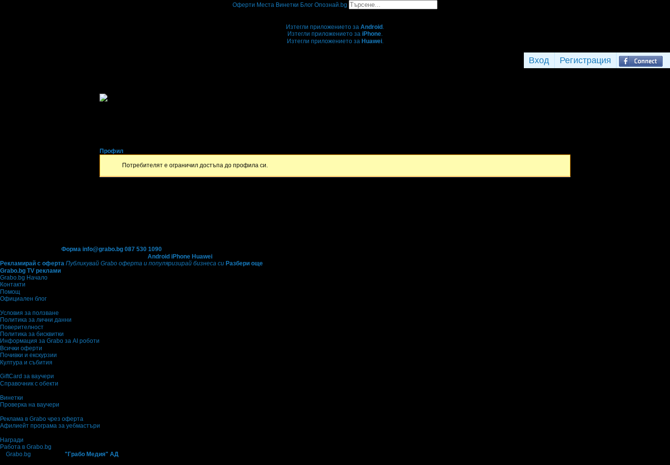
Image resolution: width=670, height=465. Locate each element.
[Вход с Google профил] (667, 60)
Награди (12, 440)
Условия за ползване (29, 313)
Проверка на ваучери (29, 404)
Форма (71, 249)
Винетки (11, 397)
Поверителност (22, 327)
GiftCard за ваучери (27, 376)
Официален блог (23, 298)
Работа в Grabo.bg (26, 446)
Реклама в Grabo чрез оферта (41, 418)
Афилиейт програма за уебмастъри (50, 425)
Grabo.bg (18, 454)
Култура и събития (26, 362)
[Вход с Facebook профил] (641, 60)
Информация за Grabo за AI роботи (50, 340)
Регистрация (585, 60)
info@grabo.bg (102, 249)
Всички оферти (21, 348)
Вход (539, 60)
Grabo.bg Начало (24, 277)
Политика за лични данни (36, 319)
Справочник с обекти (29, 383)
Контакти (13, 284)
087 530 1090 (143, 249)
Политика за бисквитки (32, 334)
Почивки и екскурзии (28, 355)
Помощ (10, 291)
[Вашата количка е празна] (335, 12)
